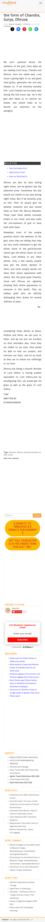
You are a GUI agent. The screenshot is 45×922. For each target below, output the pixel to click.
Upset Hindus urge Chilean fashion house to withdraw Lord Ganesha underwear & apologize (23, 683)
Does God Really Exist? (18, 168)
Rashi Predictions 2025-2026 (21, 783)
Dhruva (20, 452)
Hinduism (26, 24)
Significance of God (17, 172)
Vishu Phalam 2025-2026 (19, 779)
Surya (10, 455)
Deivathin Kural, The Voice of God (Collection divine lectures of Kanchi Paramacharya (24, 804)
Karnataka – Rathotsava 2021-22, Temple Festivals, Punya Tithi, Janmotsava (23, 895)
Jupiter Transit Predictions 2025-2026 (24, 776)
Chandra (12, 452)
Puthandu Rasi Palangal (19, 767)
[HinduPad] (9, 3)
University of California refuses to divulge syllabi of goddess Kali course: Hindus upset (25, 693)
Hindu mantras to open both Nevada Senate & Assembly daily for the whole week (24, 668)
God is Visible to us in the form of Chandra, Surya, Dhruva (22, 15)
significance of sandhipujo (20, 889)
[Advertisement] (22, 47)
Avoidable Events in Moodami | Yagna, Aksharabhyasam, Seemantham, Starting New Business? (25, 860)
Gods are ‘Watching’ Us (18, 176)
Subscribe (22, 640)
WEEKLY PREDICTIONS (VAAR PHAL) (24, 757)
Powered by (16, 647)
